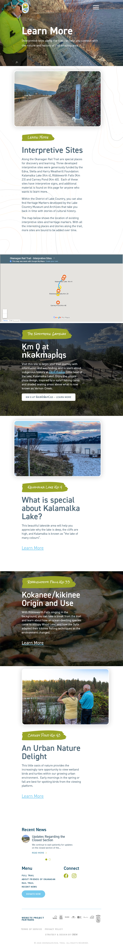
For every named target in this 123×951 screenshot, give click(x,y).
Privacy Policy (54, 929)
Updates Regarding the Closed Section (48, 838)
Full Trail (28, 875)
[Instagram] (74, 877)
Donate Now (33, 894)
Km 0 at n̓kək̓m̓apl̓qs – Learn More (48, 397)
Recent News (29, 886)
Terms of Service (31, 929)
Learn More (33, 548)
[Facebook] (66, 877)
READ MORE (38, 852)
